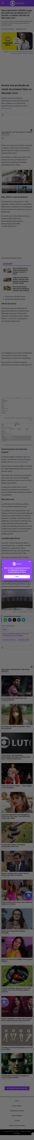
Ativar (17, 576)
